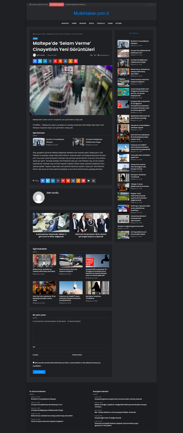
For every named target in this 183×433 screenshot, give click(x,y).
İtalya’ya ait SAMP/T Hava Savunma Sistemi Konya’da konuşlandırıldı (69, 298)
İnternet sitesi (77, 355)
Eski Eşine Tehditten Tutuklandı (93, 297)
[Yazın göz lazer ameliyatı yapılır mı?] (123, 158)
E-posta (36, 355)
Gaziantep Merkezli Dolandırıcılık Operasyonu (138, 218)
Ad (34, 347)
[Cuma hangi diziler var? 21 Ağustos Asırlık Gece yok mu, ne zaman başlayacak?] (123, 92)
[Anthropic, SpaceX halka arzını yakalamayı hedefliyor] (123, 209)
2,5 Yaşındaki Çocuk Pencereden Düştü (138, 233)
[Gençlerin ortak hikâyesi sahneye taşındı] (123, 128)
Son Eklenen (134, 33)
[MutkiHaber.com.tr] (91, 13)
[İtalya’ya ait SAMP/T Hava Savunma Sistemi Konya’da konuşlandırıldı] (71, 287)
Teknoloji (101, 23)
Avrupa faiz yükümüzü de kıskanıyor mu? (140, 51)
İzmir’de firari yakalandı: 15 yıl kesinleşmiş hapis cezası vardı (44, 298)
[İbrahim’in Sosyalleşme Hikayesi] (39, 142)
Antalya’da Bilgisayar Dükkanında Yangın (78, 4)
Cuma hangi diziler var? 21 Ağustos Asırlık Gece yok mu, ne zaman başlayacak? (140, 92)
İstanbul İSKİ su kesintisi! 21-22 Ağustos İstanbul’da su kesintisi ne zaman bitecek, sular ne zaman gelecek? (96, 272)
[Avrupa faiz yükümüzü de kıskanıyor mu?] (123, 53)
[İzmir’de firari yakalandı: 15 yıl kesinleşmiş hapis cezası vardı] (44, 287)
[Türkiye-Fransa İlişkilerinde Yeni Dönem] (123, 187)
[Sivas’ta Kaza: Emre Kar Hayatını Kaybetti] (71, 260)
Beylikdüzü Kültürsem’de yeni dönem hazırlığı (140, 117)
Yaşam (110, 23)
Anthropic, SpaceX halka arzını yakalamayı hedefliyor (140, 208)
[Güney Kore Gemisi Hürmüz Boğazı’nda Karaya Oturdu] (123, 167)
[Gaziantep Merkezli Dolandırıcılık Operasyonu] (123, 219)
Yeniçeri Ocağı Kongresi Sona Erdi (130, 226)
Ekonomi (82, 23)
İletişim (118, 23)
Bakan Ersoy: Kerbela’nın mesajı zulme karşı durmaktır (44, 270)
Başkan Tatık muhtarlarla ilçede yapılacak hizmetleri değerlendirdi (139, 196)
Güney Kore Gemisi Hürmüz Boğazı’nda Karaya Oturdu (138, 166)
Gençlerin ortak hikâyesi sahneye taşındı (140, 126)
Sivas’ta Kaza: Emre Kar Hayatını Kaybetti (68, 270)
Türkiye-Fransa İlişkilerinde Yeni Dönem (140, 185)
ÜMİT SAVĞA (41, 55)
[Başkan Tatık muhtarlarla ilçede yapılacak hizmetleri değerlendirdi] (123, 196)
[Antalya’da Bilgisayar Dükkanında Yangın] (78, 142)
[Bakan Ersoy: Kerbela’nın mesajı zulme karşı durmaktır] (44, 260)
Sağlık (91, 23)
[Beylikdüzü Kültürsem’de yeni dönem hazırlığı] (123, 119)
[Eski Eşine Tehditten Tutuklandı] (97, 287)
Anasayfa (65, 23)
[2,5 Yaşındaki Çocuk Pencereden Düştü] (123, 235)
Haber (74, 23)
